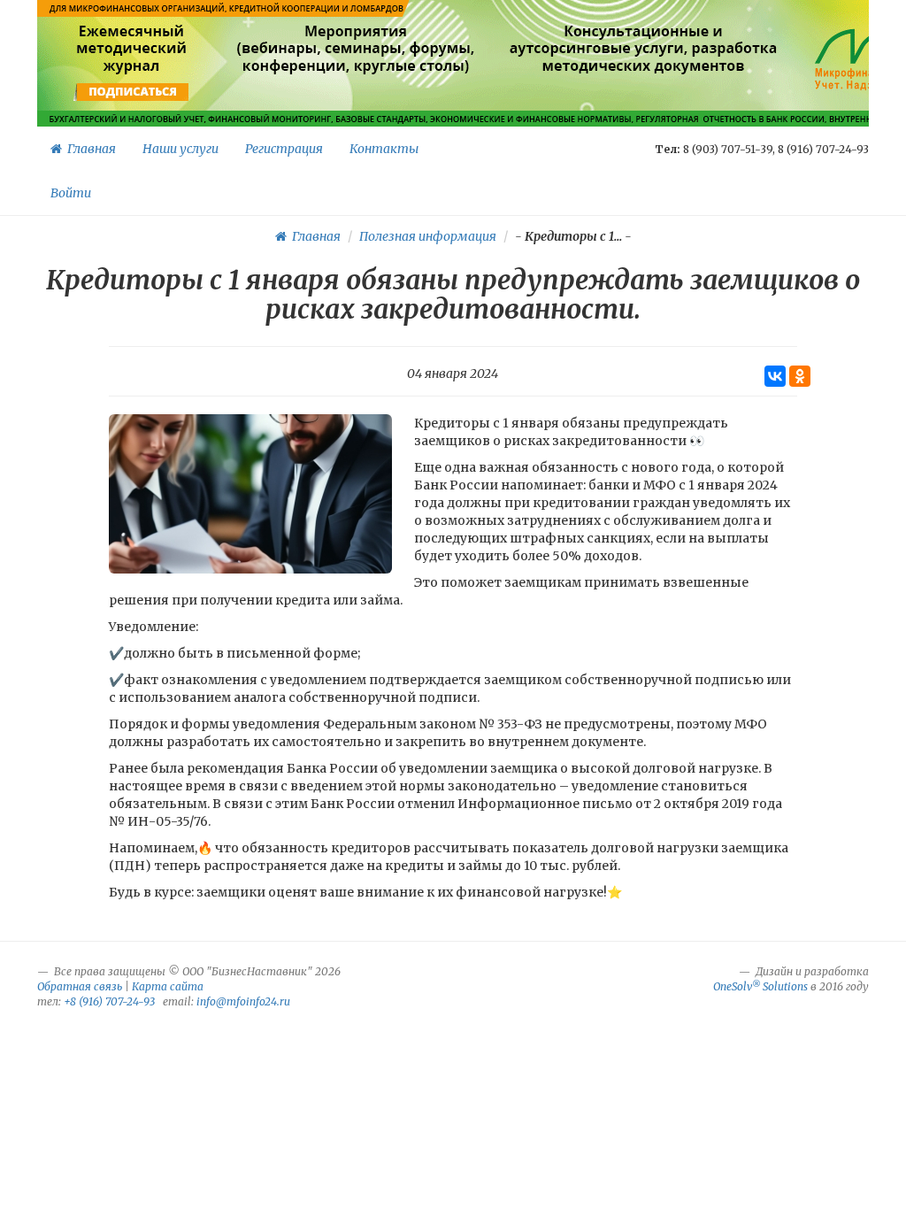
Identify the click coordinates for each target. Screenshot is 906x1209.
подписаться (133, 92)
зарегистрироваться (353, 92)
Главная (89, 149)
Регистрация (284, 149)
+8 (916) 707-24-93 (109, 1001)
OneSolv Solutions (760, 986)
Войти (70, 193)
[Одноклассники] (799, 376)
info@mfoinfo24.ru (243, 1001)
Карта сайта (167, 986)
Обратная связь (79, 986)
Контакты (383, 149)
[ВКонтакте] (775, 376)
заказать (643, 92)
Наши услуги (180, 149)
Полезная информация (427, 236)
